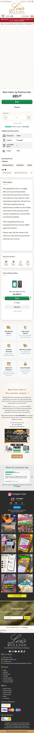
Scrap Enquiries (7, 678)
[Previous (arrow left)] (0, 632)
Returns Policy (7, 692)
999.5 (18, 150)
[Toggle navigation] (3, 15)
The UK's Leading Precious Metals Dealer (17, 13)
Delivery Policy (7, 690)
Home (2, 23)
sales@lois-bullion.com (9, 659)
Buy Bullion (26, 16)
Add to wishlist (18, 123)
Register (9, 1)
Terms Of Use (7, 688)
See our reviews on (13, 627)
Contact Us (6, 698)
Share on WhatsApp (20, 264)
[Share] (3, 630)
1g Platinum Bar (7, 172)
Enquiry (17, 107)
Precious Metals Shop (10, 23)
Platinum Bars (28, 23)
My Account (6, 674)
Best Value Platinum (8, 165)
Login (3, 1)
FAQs (4, 696)
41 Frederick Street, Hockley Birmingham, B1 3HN (17, 663)
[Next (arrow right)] (2, 632)
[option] (17, 296)
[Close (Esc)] (5, 630)
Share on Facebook (6, 264)
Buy (18, 102)
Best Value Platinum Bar (21, 172)
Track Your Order (8, 682)
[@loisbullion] (13, 499)
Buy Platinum (20, 23)
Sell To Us (16, 456)
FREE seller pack (16, 406)
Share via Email (28, 264)
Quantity (6, 113)
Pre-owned (20, 140)
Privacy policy (7, 694)
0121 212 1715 (7, 657)
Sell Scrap (8, 16)
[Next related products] (30, 297)
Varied (18, 135)
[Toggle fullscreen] (2, 630)
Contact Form (7, 661)
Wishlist (5, 676)
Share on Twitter (13, 264)
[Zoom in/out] (0, 630)
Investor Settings (8, 680)
